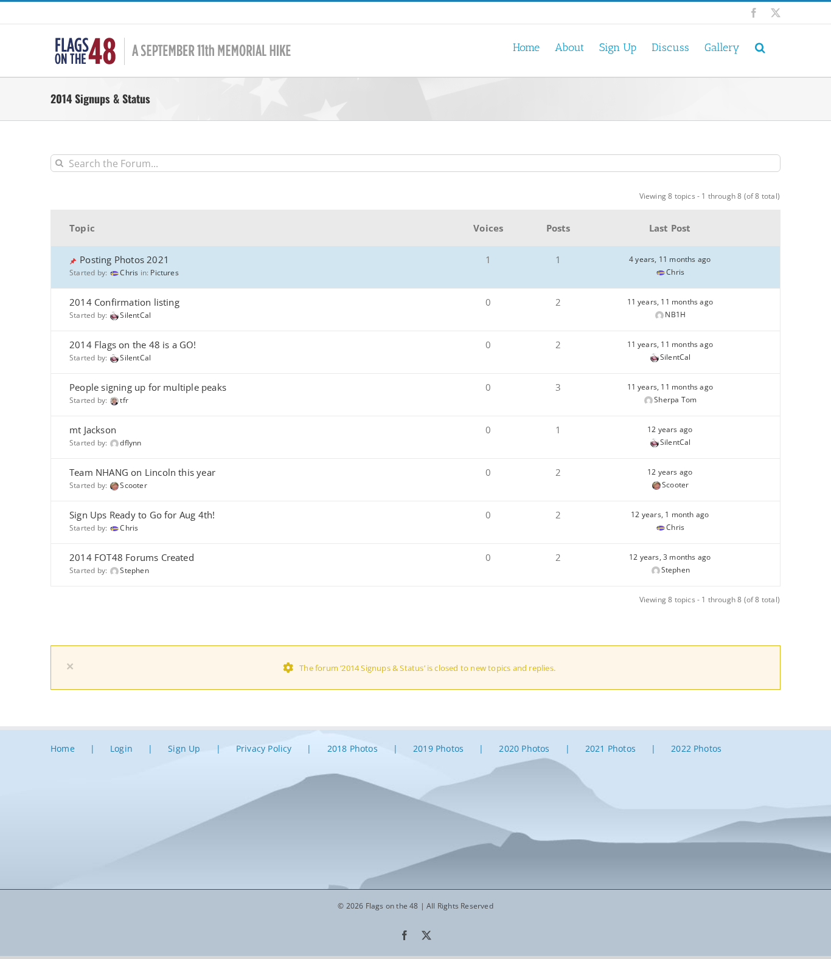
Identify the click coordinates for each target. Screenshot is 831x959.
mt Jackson (92, 430)
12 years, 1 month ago (670, 514)
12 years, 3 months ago (670, 557)
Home (62, 748)
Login (121, 748)
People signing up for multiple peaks (147, 387)
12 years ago (669, 429)
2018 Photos (352, 748)
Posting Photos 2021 (124, 259)
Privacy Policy (264, 748)
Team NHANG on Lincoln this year (142, 472)
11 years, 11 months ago (670, 302)
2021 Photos (610, 748)
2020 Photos (524, 748)
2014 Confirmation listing (124, 302)
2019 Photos (438, 748)
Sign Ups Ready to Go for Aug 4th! (142, 515)
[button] (760, 46)
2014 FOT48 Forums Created (131, 557)
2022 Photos (696, 748)
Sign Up (184, 748)
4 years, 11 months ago (670, 259)
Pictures (164, 272)
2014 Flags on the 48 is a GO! (132, 345)
